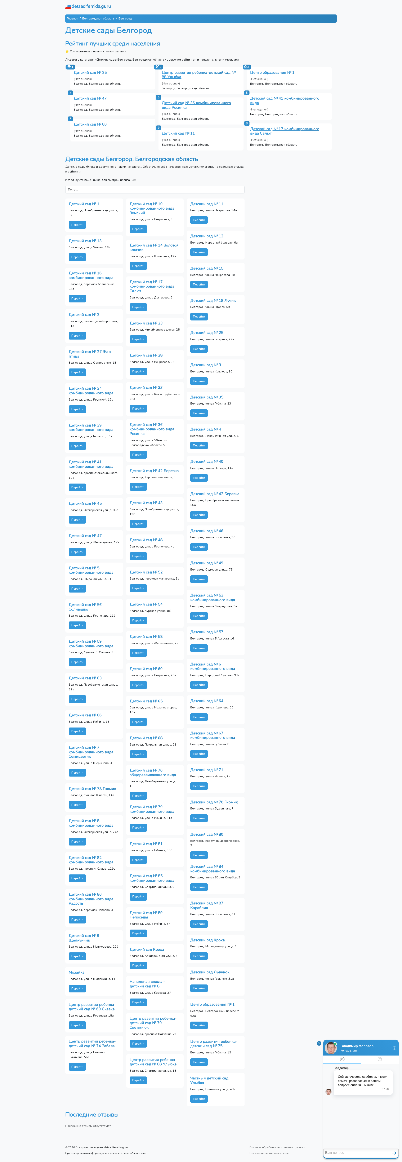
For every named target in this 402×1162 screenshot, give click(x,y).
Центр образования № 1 (272, 72)
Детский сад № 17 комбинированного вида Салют (284, 131)
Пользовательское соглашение (270, 1153)
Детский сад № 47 (90, 98)
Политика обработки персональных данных (277, 1147)
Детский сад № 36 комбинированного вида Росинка (196, 105)
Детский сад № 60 (90, 124)
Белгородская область (98, 18)
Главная (72, 18)
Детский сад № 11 (178, 133)
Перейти (77, 225)
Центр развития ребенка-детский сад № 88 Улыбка (199, 75)
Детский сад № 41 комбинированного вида (284, 100)
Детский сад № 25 (90, 72)
